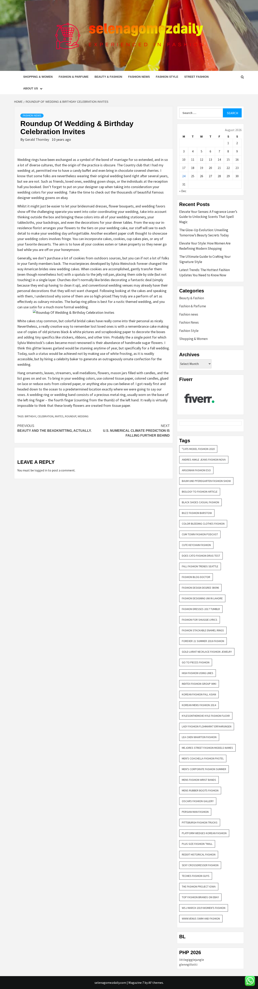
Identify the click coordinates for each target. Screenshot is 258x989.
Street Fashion (196, 76)
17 (183, 168)
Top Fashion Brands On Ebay (200, 897)
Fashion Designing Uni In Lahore (202, 598)
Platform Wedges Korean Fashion (204, 833)
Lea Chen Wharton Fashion (199, 737)
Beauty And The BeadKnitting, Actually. (54, 428)
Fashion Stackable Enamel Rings (203, 630)
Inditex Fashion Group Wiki (199, 684)
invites (59, 416)
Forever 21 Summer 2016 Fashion (203, 641)
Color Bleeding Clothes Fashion (203, 523)
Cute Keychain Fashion (196, 545)
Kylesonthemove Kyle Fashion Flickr (206, 716)
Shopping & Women (38, 76)
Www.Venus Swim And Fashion (201, 918)
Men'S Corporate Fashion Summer (204, 769)
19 (201, 168)
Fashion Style (167, 76)
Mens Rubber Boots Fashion (200, 790)
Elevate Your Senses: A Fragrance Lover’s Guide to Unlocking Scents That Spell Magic (208, 216)
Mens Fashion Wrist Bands (199, 780)
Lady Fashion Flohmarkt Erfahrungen (206, 726)
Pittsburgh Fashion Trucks (199, 822)
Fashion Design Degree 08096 (200, 587)
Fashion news (188, 314)
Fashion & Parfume (73, 76)
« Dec (182, 191)
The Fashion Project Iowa (199, 886)
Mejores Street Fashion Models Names (207, 748)
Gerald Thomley (37, 139)
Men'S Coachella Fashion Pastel (203, 758)
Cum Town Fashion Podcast (200, 534)
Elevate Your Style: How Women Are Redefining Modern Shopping (205, 246)
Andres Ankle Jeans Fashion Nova (204, 459)
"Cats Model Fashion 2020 (198, 449)
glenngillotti (188, 964)
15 (228, 159)
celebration (45, 416)
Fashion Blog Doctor (196, 577)
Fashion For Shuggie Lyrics (199, 619)
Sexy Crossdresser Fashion (200, 865)
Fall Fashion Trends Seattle (200, 566)
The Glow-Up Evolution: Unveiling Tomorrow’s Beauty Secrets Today (204, 232)
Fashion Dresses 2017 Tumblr (201, 609)
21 (219, 168)
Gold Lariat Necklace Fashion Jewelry (207, 651)
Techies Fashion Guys (195, 876)
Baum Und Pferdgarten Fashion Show (206, 481)
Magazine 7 (136, 983)
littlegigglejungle (191, 960)
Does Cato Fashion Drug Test (201, 555)
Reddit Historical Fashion (198, 854)
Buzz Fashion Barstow (197, 513)
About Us (30, 88)
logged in (40, 470)
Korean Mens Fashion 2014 (199, 705)
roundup (70, 416)
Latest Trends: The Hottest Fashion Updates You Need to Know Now (204, 272)
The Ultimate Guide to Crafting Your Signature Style (205, 259)
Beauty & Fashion (108, 76)
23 (237, 168)
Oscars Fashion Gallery (198, 801)
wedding (83, 416)
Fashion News (139, 76)
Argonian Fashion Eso (196, 470)
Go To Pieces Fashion (195, 662)
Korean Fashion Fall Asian (199, 694)
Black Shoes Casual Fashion (200, 502)
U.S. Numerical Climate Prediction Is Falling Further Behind (136, 430)
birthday (30, 416)
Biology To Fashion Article (199, 491)
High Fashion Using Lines (197, 673)
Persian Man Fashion (195, 812)
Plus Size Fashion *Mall (197, 844)
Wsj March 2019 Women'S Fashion (203, 908)
